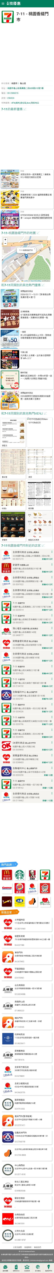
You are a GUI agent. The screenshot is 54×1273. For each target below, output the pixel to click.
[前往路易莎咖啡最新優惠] (32, 906)
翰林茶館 (24, 373)
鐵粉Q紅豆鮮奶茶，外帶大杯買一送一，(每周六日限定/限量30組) (36, 377)
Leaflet (25, 281)
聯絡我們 (37, 1247)
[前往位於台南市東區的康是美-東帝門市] (8, 962)
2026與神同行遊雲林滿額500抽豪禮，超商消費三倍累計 (35, 397)
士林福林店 (20, 920)
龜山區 (23, 83)
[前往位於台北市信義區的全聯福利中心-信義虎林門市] (8, 1142)
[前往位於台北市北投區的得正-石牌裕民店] (8, 1044)
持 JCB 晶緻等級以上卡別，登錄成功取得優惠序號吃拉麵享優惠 (35, 336)
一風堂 (23, 332)
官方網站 (38, 1271)
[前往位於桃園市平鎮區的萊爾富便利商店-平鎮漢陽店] (8, 978)
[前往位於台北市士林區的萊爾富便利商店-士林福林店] (8, 929)
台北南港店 (20, 985)
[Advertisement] (27, 53)
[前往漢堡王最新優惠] (19, 893)
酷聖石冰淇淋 (33, 540)
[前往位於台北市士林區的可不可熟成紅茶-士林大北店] (8, 1240)
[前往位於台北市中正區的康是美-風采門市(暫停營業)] (8, 1125)
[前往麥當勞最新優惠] (7, 879)
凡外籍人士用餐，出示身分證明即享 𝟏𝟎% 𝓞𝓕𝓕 (35, 357)
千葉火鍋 (24, 352)
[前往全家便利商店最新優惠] (32, 893)
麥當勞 (4, 540)
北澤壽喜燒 (24, 312)
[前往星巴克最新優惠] (19, 879)
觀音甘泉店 (20, 1198)
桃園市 (14, 83)
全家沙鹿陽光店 (22, 1083)
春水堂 (4, 477)
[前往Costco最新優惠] (7, 893)
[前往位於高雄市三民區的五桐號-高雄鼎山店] (8, 1011)
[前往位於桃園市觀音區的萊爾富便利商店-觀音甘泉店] (8, 1207)
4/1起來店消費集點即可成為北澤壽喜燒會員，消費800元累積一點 (36, 316)
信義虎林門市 (21, 1133)
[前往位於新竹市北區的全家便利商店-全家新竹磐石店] (8, 1076)
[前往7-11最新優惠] (45, 879)
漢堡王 (4, 446)
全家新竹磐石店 (22, 1067)
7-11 (22, 171)
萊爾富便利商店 (26, 291)
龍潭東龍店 (20, 1100)
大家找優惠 (17, 1247)
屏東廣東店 (20, 1051)
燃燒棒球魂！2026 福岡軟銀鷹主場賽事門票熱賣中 (36, 196)
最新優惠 (5, 1271)
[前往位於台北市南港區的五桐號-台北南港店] (8, 994)
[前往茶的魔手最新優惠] (7, 906)
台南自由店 (20, 1214)
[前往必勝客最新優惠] (45, 893)
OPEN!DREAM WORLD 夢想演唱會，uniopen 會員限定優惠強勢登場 (36, 216)
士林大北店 (20, 1231)
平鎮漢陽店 (20, 969)
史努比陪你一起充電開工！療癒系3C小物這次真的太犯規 (35, 175)
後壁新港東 (20, 936)
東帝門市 (19, 952)
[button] (26, 256)
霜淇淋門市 (48, 1271)
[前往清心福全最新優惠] (45, 906)
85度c (4, 508)
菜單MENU (16, 1271)
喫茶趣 (31, 508)
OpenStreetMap (36, 281)
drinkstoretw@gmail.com (39, 1260)
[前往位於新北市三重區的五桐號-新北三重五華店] (8, 1191)
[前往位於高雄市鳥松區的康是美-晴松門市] (8, 1027)
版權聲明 (27, 1247)
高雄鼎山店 (20, 1001)
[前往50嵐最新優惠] (19, 906)
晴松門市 (19, 1018)
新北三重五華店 (22, 1182)
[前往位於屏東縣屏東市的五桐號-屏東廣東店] (8, 1060)
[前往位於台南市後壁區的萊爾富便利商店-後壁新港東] (8, 945)
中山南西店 (20, 1165)
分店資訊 (27, 1271)
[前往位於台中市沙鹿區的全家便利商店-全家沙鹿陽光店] (8, 1093)
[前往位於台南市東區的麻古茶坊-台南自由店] (8, 1224)
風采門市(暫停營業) (23, 1116)
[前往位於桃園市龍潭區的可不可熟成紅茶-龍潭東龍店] (8, 1109)
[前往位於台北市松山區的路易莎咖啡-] (8, 1158)
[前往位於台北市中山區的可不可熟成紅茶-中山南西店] (8, 1174)
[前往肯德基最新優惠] (32, 879)
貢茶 (30, 477)
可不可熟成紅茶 (34, 423)
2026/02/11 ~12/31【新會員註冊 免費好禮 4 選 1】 (36, 295)
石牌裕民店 (20, 1034)
